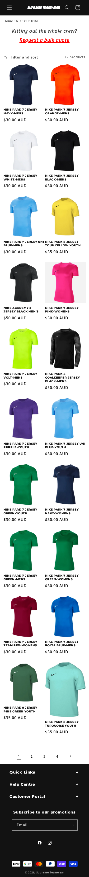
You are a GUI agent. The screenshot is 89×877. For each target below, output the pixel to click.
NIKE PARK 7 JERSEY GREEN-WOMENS (62, 577)
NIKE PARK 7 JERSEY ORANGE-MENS (62, 111)
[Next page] (70, 756)
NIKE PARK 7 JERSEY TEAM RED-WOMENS (20, 643)
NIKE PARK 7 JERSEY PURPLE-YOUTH (20, 445)
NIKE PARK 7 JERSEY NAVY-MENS (20, 111)
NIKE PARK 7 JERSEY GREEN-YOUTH (20, 511)
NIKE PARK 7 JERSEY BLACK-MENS (62, 177)
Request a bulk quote (44, 40)
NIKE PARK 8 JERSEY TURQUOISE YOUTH (62, 723)
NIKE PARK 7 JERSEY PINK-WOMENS (62, 309)
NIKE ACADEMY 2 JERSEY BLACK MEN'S (21, 309)
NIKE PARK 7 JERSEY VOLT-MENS (20, 375)
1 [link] (19, 756)
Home (8, 21)
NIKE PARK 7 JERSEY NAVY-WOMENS (62, 511)
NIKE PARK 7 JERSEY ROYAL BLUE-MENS (62, 643)
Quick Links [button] (22, 772)
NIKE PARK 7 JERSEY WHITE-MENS (20, 177)
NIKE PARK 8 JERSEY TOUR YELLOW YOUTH (63, 243)
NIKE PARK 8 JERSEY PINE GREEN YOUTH (20, 709)
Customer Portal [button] (27, 796)
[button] (9, 7)
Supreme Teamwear (50, 872)
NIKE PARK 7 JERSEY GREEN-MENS (20, 577)
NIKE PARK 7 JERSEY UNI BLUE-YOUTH (65, 445)
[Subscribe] (72, 825)
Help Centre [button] (22, 784)
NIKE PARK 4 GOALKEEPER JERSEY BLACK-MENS (62, 377)
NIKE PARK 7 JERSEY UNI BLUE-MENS (24, 243)
